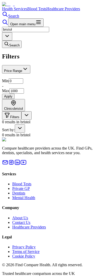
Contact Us (21, 222)
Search (13, 16)
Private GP (21, 188)
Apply (8, 96)
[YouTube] (23, 164)
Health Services (14, 9)
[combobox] (7, 36)
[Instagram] (11, 164)
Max (5, 91)
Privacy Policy (24, 247)
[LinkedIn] (17, 164)
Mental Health (23, 198)
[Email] (5, 164)
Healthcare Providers (63, 9)
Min (5, 81)
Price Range (13, 71)
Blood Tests (36, 9)
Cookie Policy (23, 256)
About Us (20, 218)
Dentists (18, 193)
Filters (14, 117)
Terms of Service (26, 251)
